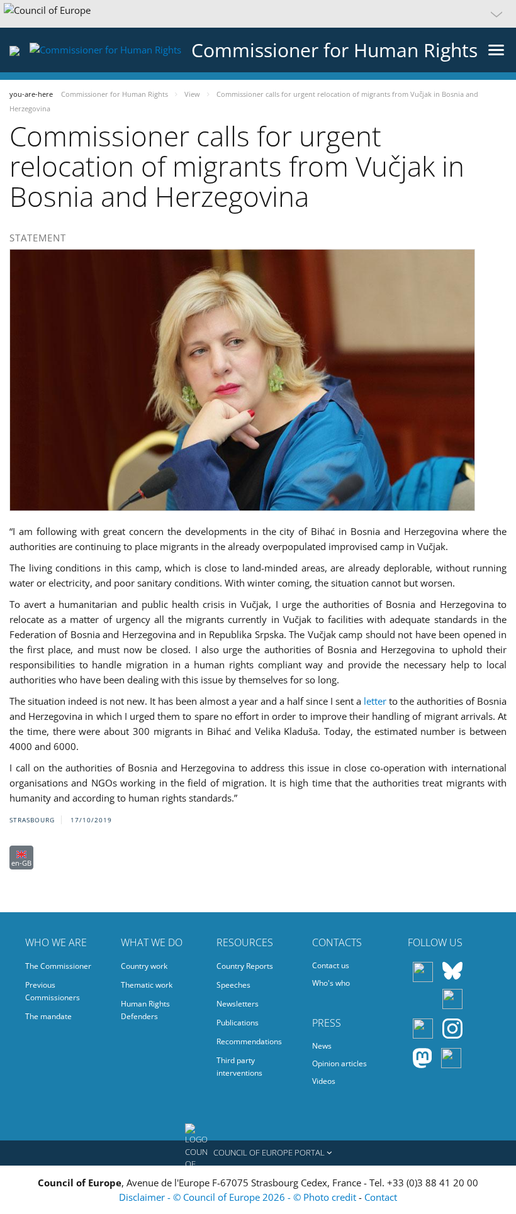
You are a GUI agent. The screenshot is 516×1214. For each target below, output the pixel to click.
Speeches (233, 984)
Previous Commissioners (52, 991)
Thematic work (146, 984)
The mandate (48, 1016)
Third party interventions (239, 1066)
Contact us (330, 965)
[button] (258, 14)
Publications (237, 1022)
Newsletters (237, 1003)
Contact (380, 1197)
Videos (323, 1081)
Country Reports (244, 966)
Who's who (331, 983)
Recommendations (249, 1041)
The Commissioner (58, 966)
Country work (144, 966)
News (322, 1045)
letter (375, 701)
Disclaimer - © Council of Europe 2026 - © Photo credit (239, 1197)
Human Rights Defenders (145, 1010)
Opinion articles (339, 1063)
